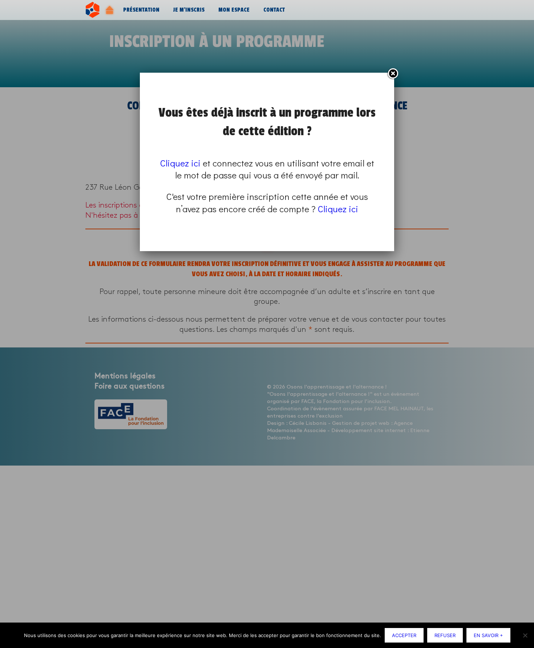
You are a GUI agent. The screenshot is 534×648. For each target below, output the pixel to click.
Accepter (404, 635)
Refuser (445, 635)
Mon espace (234, 10)
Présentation (141, 10)
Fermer (393, 74)
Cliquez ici (180, 163)
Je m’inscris (189, 10)
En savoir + (488, 635)
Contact (274, 10)
